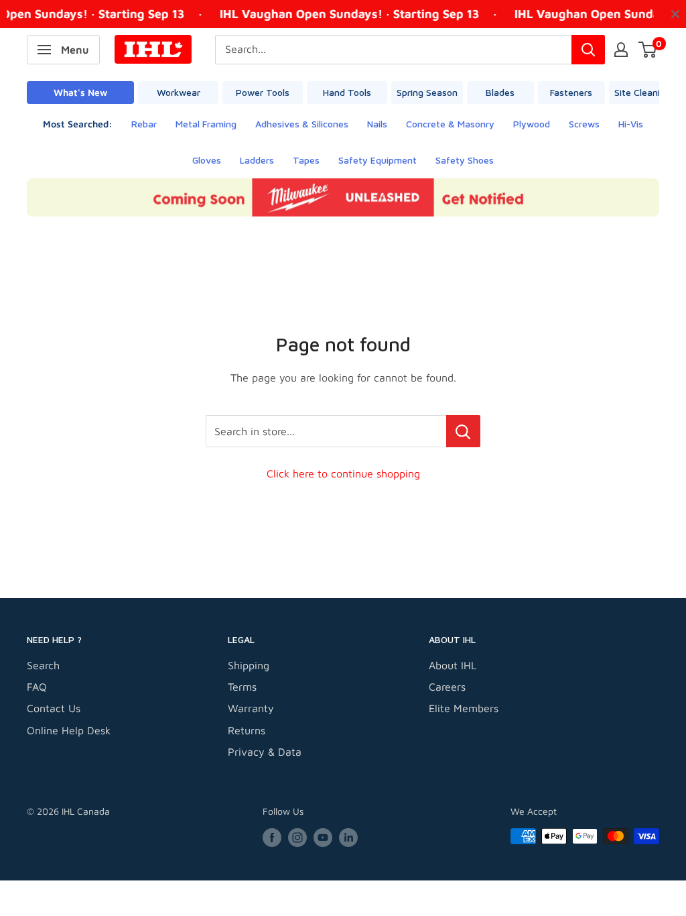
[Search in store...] (463, 431)
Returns (246, 730)
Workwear (178, 92)
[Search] (588, 49)
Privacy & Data (264, 752)
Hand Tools (347, 92)
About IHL (452, 665)
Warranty (251, 708)
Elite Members (463, 708)
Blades (500, 92)
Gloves (206, 160)
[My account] (621, 49)
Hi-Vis (630, 123)
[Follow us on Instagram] (297, 838)
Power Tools (262, 92)
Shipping (248, 665)
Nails (377, 123)
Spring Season (427, 92)
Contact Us (53, 708)
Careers (447, 687)
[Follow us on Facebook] (272, 838)
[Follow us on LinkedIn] (348, 838)
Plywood (531, 123)
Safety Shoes (464, 160)
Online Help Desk (69, 730)
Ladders (257, 160)
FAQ (37, 687)
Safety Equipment (377, 160)
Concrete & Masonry (450, 123)
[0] (648, 50)
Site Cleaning (642, 92)
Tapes (306, 160)
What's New (80, 92)
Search (43, 665)
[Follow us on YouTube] (323, 838)
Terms (242, 687)
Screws (584, 123)
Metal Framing (206, 123)
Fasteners (571, 92)
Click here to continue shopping (343, 473)
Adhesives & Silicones (301, 123)
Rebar (144, 123)
